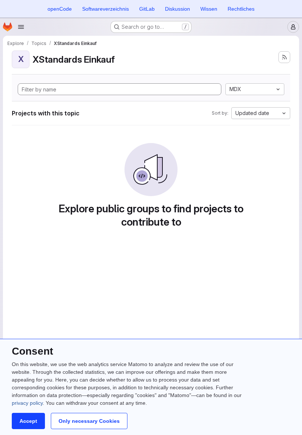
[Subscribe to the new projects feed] (284, 57)
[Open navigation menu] (21, 27)
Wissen (208, 9)
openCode (60, 9)
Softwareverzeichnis (105, 9)
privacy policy (27, 403)
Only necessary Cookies (89, 421)
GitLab (147, 9)
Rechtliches (241, 9)
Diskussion (177, 9)
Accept (28, 421)
